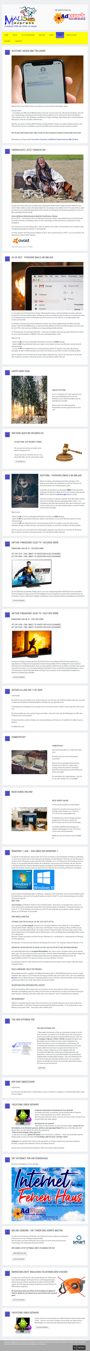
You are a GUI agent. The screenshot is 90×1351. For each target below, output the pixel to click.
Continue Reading (18, 600)
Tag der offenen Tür (23, 1019)
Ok (75, 1347)
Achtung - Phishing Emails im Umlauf (61, 475)
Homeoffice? (19, 737)
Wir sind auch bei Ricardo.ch (28, 433)
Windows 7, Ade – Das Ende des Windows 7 (35, 851)
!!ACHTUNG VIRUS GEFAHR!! (25, 1104)
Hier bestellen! (19, 1253)
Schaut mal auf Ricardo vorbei (28, 442)
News (60, 35)
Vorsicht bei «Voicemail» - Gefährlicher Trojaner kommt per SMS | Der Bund (55, 139)
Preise (15, 35)
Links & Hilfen (71, 35)
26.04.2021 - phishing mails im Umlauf (32, 257)
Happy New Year (21, 371)
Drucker (42, 35)
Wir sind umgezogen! (23, 1081)
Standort (18, 41)
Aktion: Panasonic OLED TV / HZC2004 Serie (35, 542)
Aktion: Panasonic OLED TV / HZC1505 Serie (35, 613)
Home (6, 35)
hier (37, 1164)
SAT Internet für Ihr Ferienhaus (30, 1158)
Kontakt (7, 41)
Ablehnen (81, 1347)
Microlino (14, 978)
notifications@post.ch (63, 494)
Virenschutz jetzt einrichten (28, 150)
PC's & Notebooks (28, 35)
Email (76, 779)
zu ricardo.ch (20, 461)
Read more (41, 1068)
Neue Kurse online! (22, 791)
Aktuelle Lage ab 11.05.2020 (27, 690)
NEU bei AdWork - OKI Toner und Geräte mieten (37, 1230)
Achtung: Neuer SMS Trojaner (28, 50)
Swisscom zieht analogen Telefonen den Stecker (40, 1272)
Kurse (51, 35)
